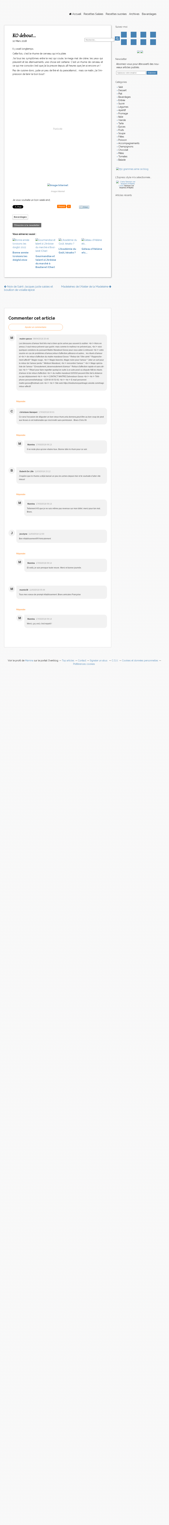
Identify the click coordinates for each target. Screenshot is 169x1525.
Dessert (122, 90)
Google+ (124, 42)
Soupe (121, 133)
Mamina (29, 660)
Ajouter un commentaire (35, 327)
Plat (120, 93)
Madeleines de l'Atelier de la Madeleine (85, 286)
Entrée (121, 100)
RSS (153, 42)
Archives (134, 14)
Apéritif (122, 110)
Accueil (76, 14)
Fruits (121, 130)
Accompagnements (128, 143)
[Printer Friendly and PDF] (84, 207)
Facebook (124, 35)
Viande (122, 120)
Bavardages (149, 14)
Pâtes (121, 153)
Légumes (123, 107)
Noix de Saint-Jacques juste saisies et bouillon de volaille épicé (28, 288)
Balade (122, 159)
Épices (121, 126)
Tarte (121, 123)
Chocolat (123, 150)
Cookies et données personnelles (140, 660)
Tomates (122, 156)
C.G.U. (115, 660)
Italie (120, 116)
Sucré (121, 103)
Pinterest (153, 35)
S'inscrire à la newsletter (27, 225)
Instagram (143, 35)
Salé (120, 87)
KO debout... (24, 36)
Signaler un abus (99, 660)
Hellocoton (133, 42)
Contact (143, 42)
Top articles (68, 660)
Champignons (125, 146)
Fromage (123, 113)
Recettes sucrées (116, 14)
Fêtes (121, 136)
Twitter (133, 35)
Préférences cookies (84, 664)
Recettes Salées (93, 14)
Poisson (122, 140)
